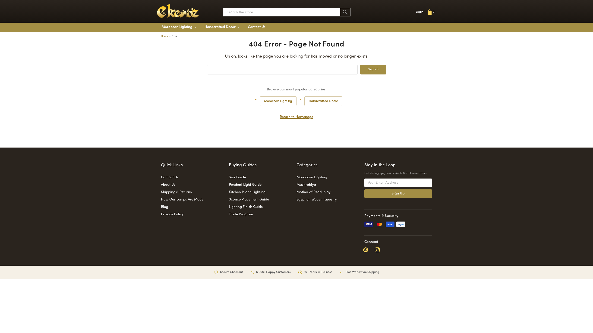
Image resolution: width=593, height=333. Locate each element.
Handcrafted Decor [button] (221, 27)
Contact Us (256, 27)
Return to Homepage (296, 117)
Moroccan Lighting (177, 27)
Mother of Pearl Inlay (313, 192)
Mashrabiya (306, 184)
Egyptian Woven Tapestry (316, 199)
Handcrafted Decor (323, 101)
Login (419, 12)
